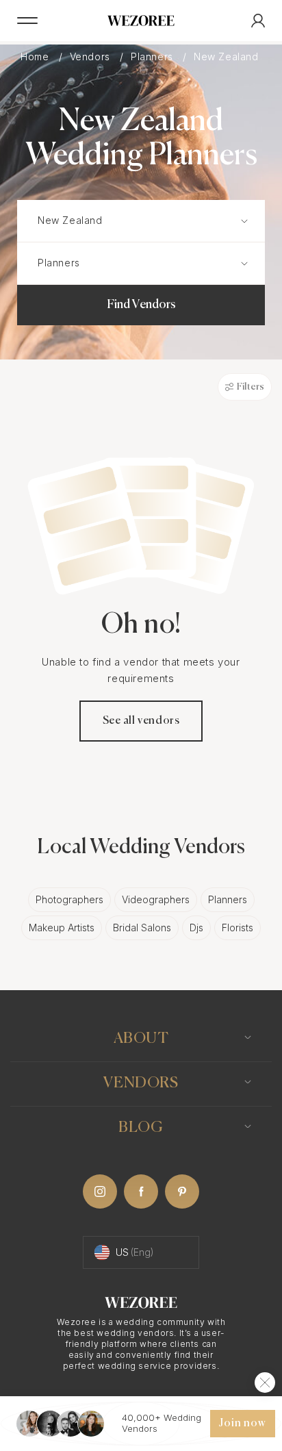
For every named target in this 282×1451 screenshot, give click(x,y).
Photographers (69, 899)
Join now (242, 1423)
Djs (196, 927)
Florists (237, 927)
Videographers (156, 899)
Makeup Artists (61, 927)
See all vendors (141, 721)
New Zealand (227, 56)
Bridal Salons (142, 927)
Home (36, 56)
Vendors (92, 56)
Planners (153, 56)
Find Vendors (141, 305)
